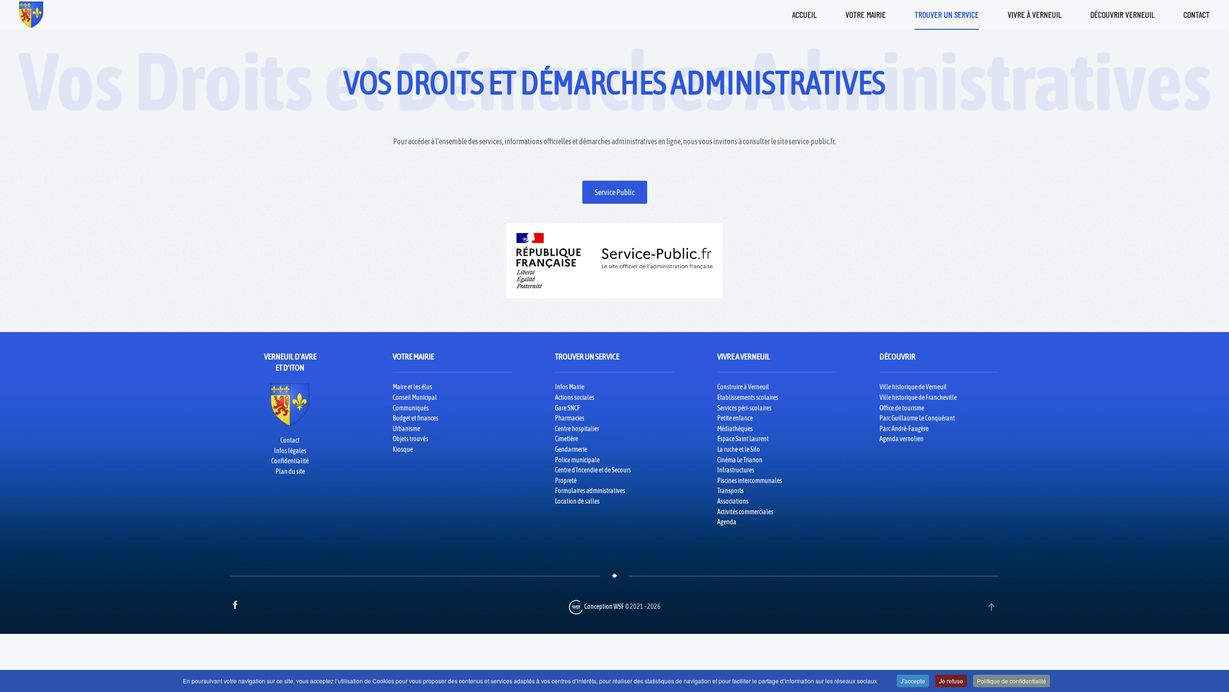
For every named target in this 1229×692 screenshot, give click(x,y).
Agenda (726, 522)
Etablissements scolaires (747, 397)
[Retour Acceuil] (31, 14)
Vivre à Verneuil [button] (1034, 14)
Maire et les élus (412, 387)
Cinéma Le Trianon (739, 460)
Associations (732, 501)
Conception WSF (603, 606)
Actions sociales (574, 397)
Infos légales (290, 451)
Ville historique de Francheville (918, 397)
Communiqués (411, 408)
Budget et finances (415, 418)
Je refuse (951, 681)
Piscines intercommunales (749, 480)
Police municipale (577, 460)
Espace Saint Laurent (743, 439)
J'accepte (913, 681)
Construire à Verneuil (743, 387)
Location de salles (577, 501)
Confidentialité (290, 461)
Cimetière (566, 439)
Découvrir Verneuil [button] (1122, 14)
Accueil (804, 14)
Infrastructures (735, 470)
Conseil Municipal (415, 397)
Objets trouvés (410, 439)
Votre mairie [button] (865, 14)
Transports (730, 490)
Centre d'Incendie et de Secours (593, 470)
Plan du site (290, 471)
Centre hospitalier (577, 428)
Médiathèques (735, 428)
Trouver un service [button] (947, 14)
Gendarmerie (571, 449)
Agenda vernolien (902, 439)
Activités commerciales (745, 512)
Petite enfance (735, 418)
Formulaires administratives (590, 490)
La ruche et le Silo (738, 449)
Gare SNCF (567, 408)
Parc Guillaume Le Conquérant (917, 418)
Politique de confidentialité (1011, 681)
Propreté (566, 480)
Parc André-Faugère (904, 428)
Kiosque (403, 449)
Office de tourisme (902, 408)
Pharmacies (569, 418)
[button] (991, 607)
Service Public (615, 192)
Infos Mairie (569, 387)
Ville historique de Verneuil (913, 387)
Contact (1196, 14)
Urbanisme (406, 428)
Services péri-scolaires (744, 408)
